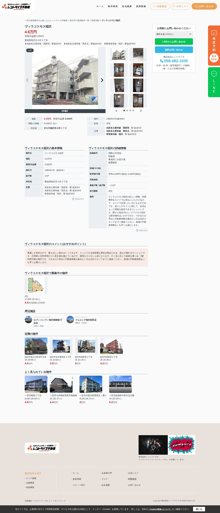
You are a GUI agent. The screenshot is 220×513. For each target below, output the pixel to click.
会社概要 (127, 6)
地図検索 (30, 487)
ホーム (100, 6)
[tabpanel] (128, 77)
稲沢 (121, 134)
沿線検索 (30, 482)
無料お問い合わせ (174, 49)
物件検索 (113, 6)
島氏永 (126, 131)
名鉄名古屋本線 (113, 128)
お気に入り (182, 6)
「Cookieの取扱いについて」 (160, 509)
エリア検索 (31, 478)
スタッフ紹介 (79, 484)
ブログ (104, 478)
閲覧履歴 (162, 6)
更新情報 (77, 478)
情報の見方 (79, 199)
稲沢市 (34, 40)
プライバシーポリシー (43, 501)
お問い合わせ (206, 6)
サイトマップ (60, 501)
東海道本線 (111, 134)
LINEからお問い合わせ (173, 41)
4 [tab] (133, 110)
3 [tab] (130, 110)
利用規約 (28, 501)
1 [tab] (124, 110)
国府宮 (126, 128)
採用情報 (141, 6)
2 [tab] (127, 110)
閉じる (199, 509)
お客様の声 (106, 472)
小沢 (39, 40)
